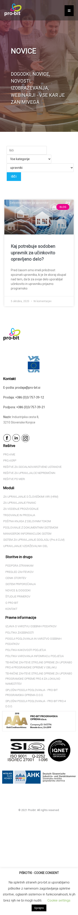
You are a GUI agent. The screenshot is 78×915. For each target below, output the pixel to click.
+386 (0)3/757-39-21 (30, 407)
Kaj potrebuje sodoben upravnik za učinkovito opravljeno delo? (33, 253)
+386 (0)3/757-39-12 (29, 397)
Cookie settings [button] (58, 900)
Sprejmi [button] (39, 908)
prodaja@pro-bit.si (27, 387)
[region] (39, 66)
